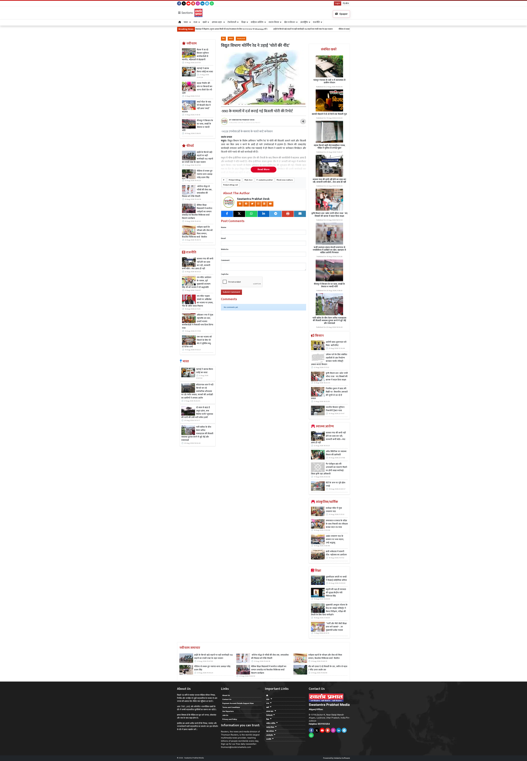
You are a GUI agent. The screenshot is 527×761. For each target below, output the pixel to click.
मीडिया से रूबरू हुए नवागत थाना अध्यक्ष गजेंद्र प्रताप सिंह (297, 29)
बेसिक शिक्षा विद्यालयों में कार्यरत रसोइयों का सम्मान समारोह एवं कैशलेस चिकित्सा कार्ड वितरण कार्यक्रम (197, 212)
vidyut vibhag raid (231, 184)
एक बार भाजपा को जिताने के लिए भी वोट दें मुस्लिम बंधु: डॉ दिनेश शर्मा (197, 341)
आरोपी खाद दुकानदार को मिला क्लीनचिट (336, 343)
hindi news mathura (285, 180)
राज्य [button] (195, 22)
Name (223, 227)
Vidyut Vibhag (235, 180)
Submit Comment (231, 292)
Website (224, 249)
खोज (347, 3)
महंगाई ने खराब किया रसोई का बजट (205, 70)
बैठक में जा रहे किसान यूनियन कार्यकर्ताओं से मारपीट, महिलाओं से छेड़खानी (195, 54)
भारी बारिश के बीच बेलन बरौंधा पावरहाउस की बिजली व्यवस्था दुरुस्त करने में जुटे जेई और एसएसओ (197, 433)
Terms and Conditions (231, 707)
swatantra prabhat (265, 180)
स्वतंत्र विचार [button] (274, 22)
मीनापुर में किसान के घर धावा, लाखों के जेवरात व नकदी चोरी (197, 125)
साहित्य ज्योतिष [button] (257, 22)
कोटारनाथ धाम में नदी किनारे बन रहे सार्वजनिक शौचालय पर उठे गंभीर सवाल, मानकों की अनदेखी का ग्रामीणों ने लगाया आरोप (197, 391)
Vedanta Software (342, 758)
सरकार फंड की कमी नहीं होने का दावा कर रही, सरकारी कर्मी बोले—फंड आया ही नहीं (197, 263)
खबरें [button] (205, 22)
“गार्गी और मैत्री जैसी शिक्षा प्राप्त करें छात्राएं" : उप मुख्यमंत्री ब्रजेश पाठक (336, 627)
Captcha (224, 274)
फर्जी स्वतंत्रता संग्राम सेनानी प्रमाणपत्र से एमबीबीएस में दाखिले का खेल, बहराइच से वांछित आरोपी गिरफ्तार (329, 250)
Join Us (225, 715)
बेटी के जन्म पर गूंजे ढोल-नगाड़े (336, 484)
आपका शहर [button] (217, 22)
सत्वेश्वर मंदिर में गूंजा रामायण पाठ (334, 510)
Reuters (225, 731)
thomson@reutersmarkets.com (236, 747)
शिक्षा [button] (243, 22)
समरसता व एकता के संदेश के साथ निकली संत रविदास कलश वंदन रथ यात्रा (337, 524)
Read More (264, 169)
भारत (231, 38)
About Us (226, 695)
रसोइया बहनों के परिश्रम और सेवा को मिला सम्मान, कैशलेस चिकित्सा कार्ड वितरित (197, 232)
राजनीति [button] (316, 22)
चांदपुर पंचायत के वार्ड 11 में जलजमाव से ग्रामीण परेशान (329, 81)
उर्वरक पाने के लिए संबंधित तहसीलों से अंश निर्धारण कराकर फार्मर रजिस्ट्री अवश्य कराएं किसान (329, 359)
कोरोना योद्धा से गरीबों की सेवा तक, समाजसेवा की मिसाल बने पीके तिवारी (349, 29)
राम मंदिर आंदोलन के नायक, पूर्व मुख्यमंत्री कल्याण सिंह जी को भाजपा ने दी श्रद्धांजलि (196, 282)
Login (337, 3)
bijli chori (249, 180)
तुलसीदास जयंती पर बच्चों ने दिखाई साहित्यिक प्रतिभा (336, 578)
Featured (241, 38)
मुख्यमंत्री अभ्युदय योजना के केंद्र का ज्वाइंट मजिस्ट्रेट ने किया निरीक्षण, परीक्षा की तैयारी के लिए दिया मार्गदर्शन (329, 609)
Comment (225, 260)
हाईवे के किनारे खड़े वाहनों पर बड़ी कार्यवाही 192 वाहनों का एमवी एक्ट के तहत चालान (241, 29)
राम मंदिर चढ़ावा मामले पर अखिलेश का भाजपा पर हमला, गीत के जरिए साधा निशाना (197, 301)
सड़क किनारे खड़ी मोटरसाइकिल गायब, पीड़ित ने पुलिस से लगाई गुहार (329, 147)
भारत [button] (186, 22)
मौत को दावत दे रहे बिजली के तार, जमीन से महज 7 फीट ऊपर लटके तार (327, 668)
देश (223, 38)
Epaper (343, 13)
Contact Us (226, 699)
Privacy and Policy (229, 719)
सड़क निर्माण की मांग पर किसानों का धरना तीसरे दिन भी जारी (197, 88)
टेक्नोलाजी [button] (232, 22)
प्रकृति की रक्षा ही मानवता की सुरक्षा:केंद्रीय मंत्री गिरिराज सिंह (336, 593)
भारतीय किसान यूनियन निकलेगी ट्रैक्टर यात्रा (335, 409)
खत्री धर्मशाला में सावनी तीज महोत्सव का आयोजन (336, 553)
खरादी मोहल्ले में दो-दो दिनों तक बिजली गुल (329, 114)
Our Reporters (228, 711)
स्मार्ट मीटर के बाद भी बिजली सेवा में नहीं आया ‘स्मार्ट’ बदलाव (196, 106)
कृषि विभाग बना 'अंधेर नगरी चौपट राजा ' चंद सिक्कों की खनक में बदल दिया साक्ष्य (329, 214)
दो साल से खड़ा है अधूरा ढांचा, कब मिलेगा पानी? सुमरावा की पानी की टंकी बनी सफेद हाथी (197, 412)
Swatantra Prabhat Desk (253, 198)
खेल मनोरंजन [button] (289, 22)
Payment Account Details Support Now (238, 703)
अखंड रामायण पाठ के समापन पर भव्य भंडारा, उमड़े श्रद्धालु (335, 539)
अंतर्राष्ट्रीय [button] (304, 22)
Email (223, 238)
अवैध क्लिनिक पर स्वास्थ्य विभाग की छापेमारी (336, 453)
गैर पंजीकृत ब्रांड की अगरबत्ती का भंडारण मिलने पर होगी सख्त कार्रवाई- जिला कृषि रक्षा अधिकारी (329, 469)
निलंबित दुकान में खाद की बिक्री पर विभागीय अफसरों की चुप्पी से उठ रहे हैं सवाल (329, 393)
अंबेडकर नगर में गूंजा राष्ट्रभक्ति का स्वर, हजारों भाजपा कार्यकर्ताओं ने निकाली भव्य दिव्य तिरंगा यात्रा (197, 321)
